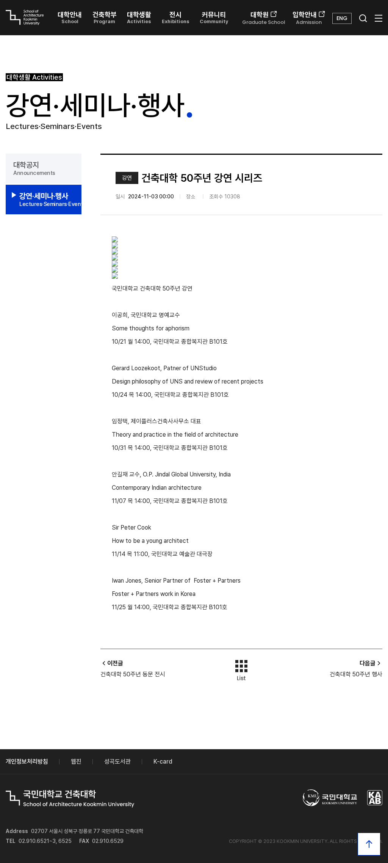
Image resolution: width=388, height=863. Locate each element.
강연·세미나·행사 (50, 199)
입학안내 (307, 18)
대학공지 (34, 168)
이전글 (115, 663)
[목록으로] (241, 669)
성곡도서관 (117, 761)
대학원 (263, 18)
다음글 (367, 663)
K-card (162, 761)
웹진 (76, 761)
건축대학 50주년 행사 (356, 674)
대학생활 (139, 17)
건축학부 (104, 17)
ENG (341, 18)
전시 (175, 17)
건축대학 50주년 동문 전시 (132, 674)
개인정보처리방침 (27, 761)
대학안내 (70, 17)
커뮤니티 (214, 17)
